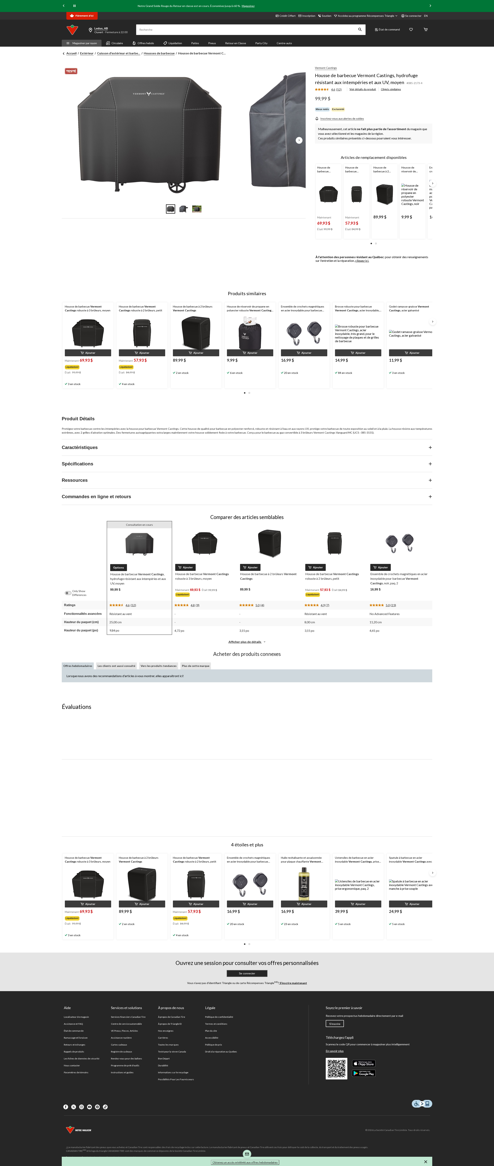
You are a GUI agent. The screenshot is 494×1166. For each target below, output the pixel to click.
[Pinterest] (97, 1106)
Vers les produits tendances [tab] (159, 665)
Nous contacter (72, 1065)
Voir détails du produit (362, 89)
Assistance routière (121, 1037)
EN (426, 15)
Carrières (163, 1037)
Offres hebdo (146, 43)
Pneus (212, 43)
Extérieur (87, 53)
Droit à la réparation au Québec (221, 1051)
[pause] (74, 6)
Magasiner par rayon (85, 43)
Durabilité (163, 1065)
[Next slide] (430, 6)
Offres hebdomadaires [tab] (77, 665)
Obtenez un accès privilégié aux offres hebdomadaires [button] (245, 1162)
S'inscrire (334, 1023)
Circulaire (117, 43)
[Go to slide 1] (170, 209)
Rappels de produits (74, 1051)
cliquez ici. (362, 260)
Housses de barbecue (159, 53)
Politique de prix (213, 1044)
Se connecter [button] (413, 15)
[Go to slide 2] (183, 209)
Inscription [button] (308, 15)
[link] (330, 89)
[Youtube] (89, 1106)
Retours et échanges (74, 1044)
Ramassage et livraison (76, 1037)
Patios (195, 43)
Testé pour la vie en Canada (172, 1051)
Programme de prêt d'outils (125, 1065)
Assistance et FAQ (73, 1023)
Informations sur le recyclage (173, 1072)
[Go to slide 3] (196, 209)
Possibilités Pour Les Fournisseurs (176, 1079)
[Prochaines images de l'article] (299, 140)
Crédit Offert (287, 15)
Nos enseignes (166, 1030)
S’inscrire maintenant (293, 983)
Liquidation (175, 43)
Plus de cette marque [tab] (195, 665)
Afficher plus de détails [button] (245, 642)
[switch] (70, 593)
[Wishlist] (411, 30)
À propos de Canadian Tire (171, 1016)
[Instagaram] (81, 1106)
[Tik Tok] (105, 1106)
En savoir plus (335, 1051)
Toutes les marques (168, 1044)
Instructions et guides (122, 1072)
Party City (261, 43)
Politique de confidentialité (219, 1016)
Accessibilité (211, 1037)
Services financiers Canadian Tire (128, 1016)
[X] (73, 1106)
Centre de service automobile (126, 1023)
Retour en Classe (235, 43)
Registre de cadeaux (121, 1051)
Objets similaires (391, 89)
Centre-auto (284, 43)
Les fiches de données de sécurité (81, 1058)
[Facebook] (65, 1106)
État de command (389, 29)
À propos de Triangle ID (170, 1023)
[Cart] (426, 30)
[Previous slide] (64, 6)
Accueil (71, 53)
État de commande (74, 1030)
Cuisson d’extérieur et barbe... (118, 53)
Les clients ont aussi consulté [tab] (116, 665)
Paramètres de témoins (76, 1072)
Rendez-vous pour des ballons (126, 1058)
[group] (87, 366)
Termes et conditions (216, 1023)
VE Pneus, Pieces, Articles (124, 1030)
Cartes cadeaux (119, 1044)
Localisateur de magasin (76, 1016)
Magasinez (248, 6)
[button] (360, 29)
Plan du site (211, 1030)
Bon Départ (164, 1058)
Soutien (326, 15)
